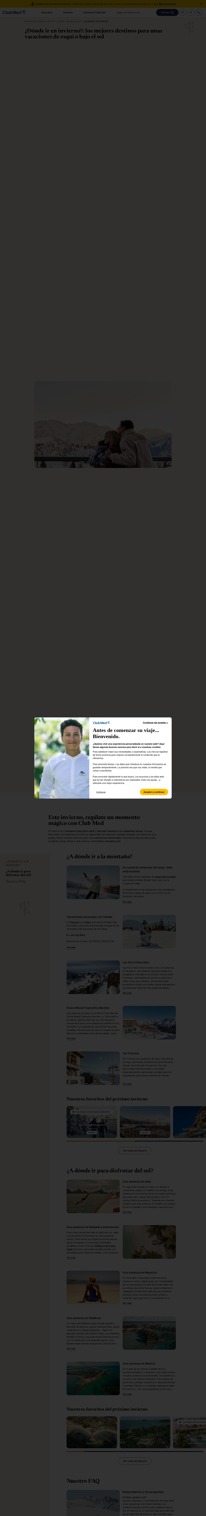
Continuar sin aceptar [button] (155, 722)
